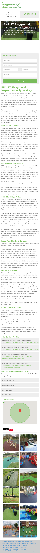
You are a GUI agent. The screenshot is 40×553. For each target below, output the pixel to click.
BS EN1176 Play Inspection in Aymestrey (14, 549)
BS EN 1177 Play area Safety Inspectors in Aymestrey (18, 551)
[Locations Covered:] (2, 2)
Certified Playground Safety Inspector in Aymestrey (17, 541)
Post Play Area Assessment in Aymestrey (14, 547)
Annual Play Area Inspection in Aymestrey (15, 545)
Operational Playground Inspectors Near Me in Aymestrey (19, 543)
